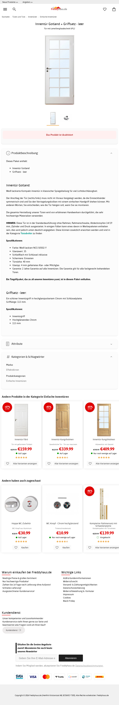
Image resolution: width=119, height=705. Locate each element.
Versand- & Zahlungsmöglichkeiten (80, 584)
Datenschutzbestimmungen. (89, 665)
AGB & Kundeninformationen (77, 578)
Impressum (68, 594)
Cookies (67, 597)
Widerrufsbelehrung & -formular (78, 591)
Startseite (5, 17)
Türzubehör (26, 233)
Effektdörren (12, 369)
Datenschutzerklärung (74, 588)
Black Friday (69, 601)
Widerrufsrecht (70, 581)
